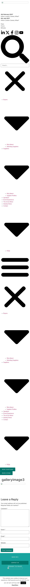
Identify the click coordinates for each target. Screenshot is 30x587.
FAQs (8, 251)
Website (3, 543)
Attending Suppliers (12, 146)
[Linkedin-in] (3, 33)
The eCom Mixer (8, 201)
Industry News (7, 204)
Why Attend (10, 144)
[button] (15, 49)
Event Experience (8, 199)
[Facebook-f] (12, 33)
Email (3, 536)
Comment (4, 508)
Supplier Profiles (11, 195)
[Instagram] (17, 33)
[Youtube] (21, 33)
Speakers (6, 197)
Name (3, 529)
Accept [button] (23, 582)
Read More (15, 585)
